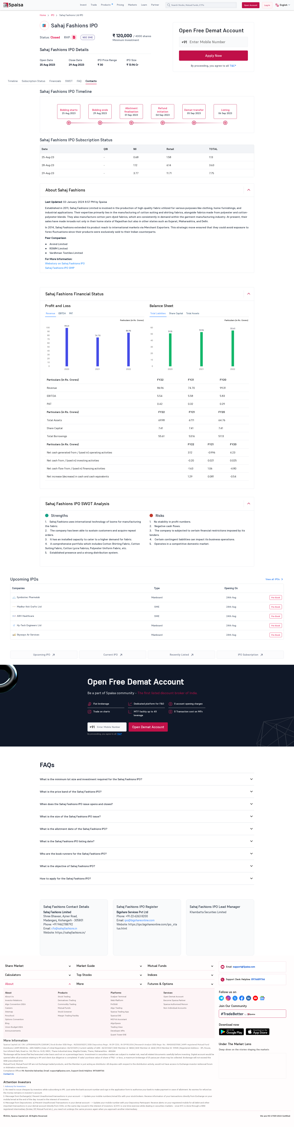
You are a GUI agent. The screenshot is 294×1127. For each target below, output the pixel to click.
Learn (144, 4)
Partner (155, 4)
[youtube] (255, 998)
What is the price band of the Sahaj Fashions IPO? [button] (71, 791)
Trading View (116, 1027)
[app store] (258, 1032)
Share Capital (176, 313)
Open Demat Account (148, 727)
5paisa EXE (116, 1015)
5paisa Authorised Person (176, 1004)
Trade (94, 4)
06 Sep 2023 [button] (225, 111)
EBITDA (62, 313)
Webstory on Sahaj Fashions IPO (65, 263)
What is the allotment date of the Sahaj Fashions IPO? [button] (73, 829)
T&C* (233, 65)
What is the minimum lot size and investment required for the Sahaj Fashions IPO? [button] (91, 779)
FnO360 (114, 1004)
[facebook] (241, 998)
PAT (71, 313)
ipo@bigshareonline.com (139, 920)
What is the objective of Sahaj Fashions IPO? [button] (67, 866)
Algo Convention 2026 (15, 1004)
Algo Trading (116, 1008)
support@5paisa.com (244, 966)
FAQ (79, 81)
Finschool (9, 1015)
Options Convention (14, 1019)
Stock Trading (64, 996)
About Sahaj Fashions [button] (65, 190)
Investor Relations (13, 1000)
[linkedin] (248, 998)
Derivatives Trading (67, 1000)
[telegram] (221, 998)
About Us (9, 996)
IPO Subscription (248, 654)
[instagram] (228, 998)
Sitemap (9, 1011)
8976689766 (258, 979)
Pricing (120, 4)
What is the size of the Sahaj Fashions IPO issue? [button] (70, 816)
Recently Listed (179, 654)
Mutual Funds (64, 1008)
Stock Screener (65, 1011)
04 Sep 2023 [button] (163, 111)
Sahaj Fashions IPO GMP (60, 267)
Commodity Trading (67, 1004)
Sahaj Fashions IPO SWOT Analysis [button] (77, 503)
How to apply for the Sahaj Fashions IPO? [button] (65, 878)
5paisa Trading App (120, 1011)
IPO (52, 15)
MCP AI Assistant (119, 1019)
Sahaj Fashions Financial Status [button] (74, 293)
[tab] (147, 190)
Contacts (91, 81)
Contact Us (8, 1074)
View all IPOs (273, 579)
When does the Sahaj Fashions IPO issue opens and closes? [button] (76, 804)
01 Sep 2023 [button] (131, 111)
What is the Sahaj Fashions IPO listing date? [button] (67, 841)
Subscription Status (33, 81)
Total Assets (192, 313)
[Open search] (168, 5)
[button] (281, 5)
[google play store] (231, 1032)
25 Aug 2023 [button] (68, 111)
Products (106, 4)
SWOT (69, 81)
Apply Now (213, 55)
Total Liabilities (158, 313)
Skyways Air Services (27, 634)
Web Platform (117, 1000)
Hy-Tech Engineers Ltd (28, 625)
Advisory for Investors (15, 1086)
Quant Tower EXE (118, 1034)
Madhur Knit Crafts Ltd (29, 606)
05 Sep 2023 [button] (194, 111)
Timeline (13, 81)
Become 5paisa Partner (174, 1000)
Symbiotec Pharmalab (28, 597)
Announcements (13, 1030)
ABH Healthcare (25, 615)
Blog (7, 1023)
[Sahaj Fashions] (74, 37)
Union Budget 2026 (14, 1027)
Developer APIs (118, 1030)
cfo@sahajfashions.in (64, 928)
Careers (9, 1008)
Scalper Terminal (118, 996)
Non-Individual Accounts (175, 1008)
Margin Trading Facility (68, 1015)
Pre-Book (275, 597)
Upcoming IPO (41, 654)
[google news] (262, 998)
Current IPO (110, 654)
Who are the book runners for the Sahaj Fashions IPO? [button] (73, 853)
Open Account (250, 5)
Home (43, 15)
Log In (267, 5)
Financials (55, 81)
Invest (83, 4)
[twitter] (235, 998)
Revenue (50, 313)
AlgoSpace (116, 1023)
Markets (132, 4)
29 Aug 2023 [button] (100, 111)
